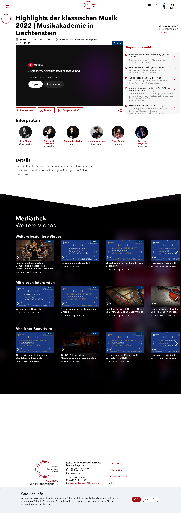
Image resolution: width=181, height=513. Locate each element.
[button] (176, 251)
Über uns (115, 463)
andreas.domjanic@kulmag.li (83, 483)
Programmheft (71, 110)
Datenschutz (117, 476)
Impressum (116, 470)
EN (156, 5)
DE (149, 5)
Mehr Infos (150, 499)
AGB (111, 483)
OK (136, 499)
